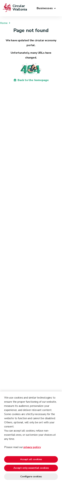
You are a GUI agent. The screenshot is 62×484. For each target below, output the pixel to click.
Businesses (45, 8)
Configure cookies (31, 476)
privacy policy (32, 447)
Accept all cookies (31, 459)
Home (4, 23)
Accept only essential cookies (31, 468)
